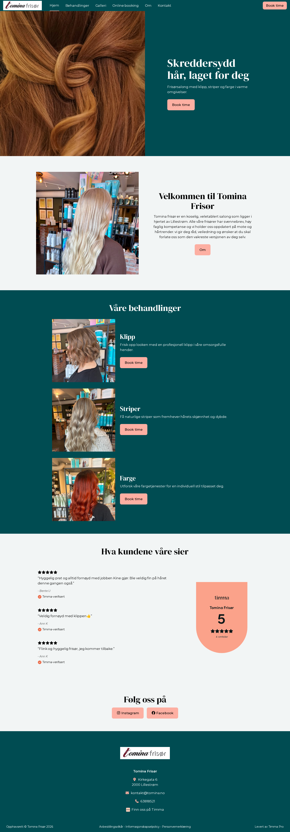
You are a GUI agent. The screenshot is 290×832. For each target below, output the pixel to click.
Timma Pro (276, 826)
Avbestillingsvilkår (111, 826)
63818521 (147, 801)
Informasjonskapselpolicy (142, 826)
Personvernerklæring (176, 826)
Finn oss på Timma (148, 809)
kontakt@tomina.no (148, 793)
